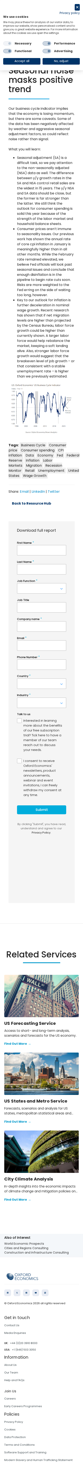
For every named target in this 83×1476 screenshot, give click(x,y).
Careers (10, 1398)
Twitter (54, 491)
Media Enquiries (15, 1333)
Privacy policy (70, 13)
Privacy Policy (13, 1422)
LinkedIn (38, 491)
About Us (10, 1365)
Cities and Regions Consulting (26, 1248)
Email (24, 491)
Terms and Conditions (19, 1445)
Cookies (10, 1429)
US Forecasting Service (30, 1023)
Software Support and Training (25, 1452)
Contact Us (11, 1325)
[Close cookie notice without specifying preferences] (77, 7)
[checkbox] (7, 43)
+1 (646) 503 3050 (24, 1349)
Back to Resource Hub (31, 503)
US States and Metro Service (35, 1101)
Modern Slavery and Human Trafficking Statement (38, 1460)
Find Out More (17, 1044)
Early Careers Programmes (23, 1406)
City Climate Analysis (28, 1179)
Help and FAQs (14, 1380)
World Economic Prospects (24, 1244)
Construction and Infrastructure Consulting (36, 1252)
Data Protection (15, 1437)
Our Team (11, 1372)
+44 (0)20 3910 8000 (23, 1343)
